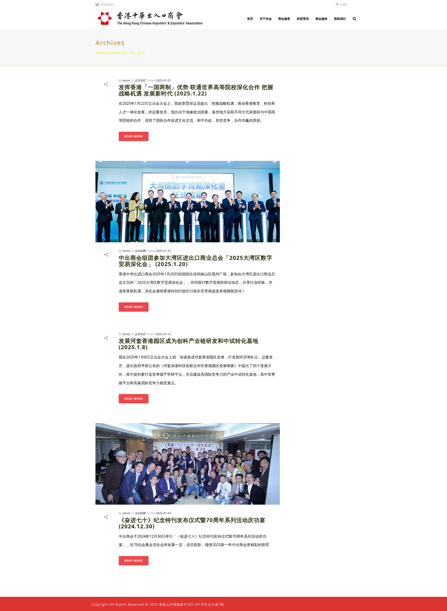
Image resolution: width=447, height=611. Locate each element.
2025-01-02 (163, 513)
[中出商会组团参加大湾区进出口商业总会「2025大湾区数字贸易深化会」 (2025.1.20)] (187, 201)
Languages (107, 4)
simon (126, 80)
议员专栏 (140, 80)
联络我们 (340, 19)
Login (343, 4)
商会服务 (284, 19)
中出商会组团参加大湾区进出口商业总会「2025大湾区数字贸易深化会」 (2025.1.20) (195, 261)
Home (343, 61)
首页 (250, 19)
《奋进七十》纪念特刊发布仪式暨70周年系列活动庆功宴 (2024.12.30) (192, 523)
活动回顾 (140, 251)
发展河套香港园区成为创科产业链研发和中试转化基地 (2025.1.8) (188, 344)
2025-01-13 (163, 334)
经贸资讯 (303, 19)
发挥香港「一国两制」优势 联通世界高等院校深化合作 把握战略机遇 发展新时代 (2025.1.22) (196, 90)
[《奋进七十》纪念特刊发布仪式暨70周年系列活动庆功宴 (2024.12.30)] (187, 464)
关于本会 (266, 19)
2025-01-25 (163, 80)
